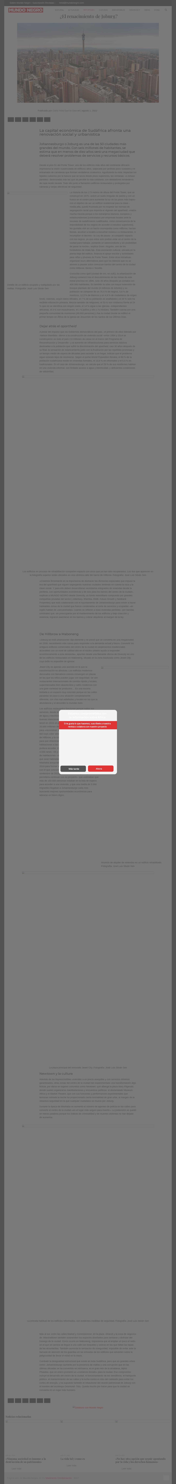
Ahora (99, 768)
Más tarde (74, 768)
